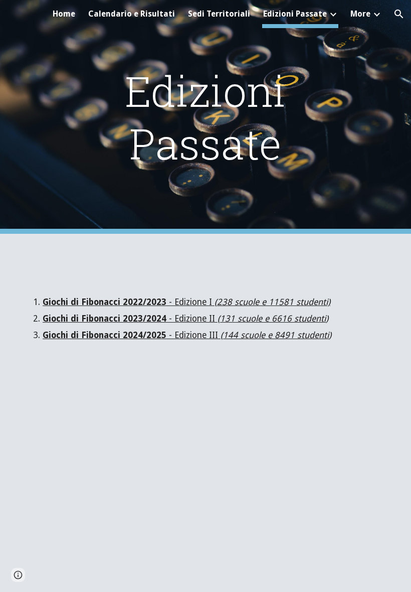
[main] (205, 117)
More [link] (360, 14)
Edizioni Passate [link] (295, 14)
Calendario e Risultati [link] (131, 14)
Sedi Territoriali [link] (219, 14)
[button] (399, 14)
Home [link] (64, 14)
